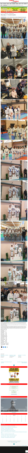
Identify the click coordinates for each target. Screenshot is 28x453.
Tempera (23, 445)
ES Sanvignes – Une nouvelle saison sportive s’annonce (8, 437)
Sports (3, 13)
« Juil (1, 423)
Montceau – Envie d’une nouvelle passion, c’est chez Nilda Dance (9, 427)
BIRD (16, 442)
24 (2, 421)
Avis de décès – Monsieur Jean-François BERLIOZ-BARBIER (22, 362)
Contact (19, 441)
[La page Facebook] (14, 365)
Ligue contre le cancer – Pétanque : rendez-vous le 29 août (8, 436)
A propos (17, 441)
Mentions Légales (10, 441)
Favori (2, 359)
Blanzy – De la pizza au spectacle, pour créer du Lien (7, 429)
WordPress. (26, 445)
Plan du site (14, 441)
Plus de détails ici (14, 412)
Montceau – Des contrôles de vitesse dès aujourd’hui (6, 362)
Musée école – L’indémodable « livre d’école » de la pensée (8, 430)
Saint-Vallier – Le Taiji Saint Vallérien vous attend (7, 428)
